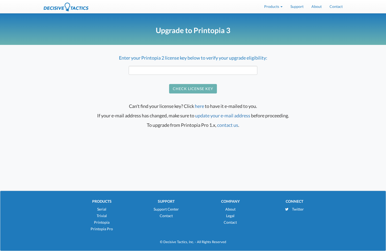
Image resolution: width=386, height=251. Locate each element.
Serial (101, 209)
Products (272, 6)
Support (297, 6)
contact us (227, 125)
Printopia (101, 222)
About (316, 6)
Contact (336, 6)
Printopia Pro (102, 229)
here (199, 106)
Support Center (166, 209)
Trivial (102, 215)
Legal (230, 215)
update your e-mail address (222, 115)
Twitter (297, 209)
